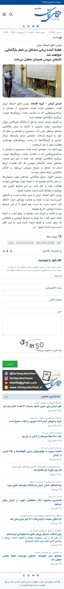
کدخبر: (59, 32)
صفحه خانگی (55, 300)
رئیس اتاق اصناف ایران (25, 242)
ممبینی (11, 242)
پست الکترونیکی (54, 288)
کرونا (59, 242)
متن (60, 312)
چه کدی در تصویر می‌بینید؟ (49, 350)
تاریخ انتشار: (39, 32)
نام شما (58, 276)
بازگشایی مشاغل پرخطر (45, 242)
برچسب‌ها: (52, 237)
